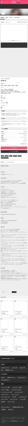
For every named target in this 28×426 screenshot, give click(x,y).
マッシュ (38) (22, 399)
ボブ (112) (14, 396)
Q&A (7, 17)
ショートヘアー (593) (5, 387)
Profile (2, 17)
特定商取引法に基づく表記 (18, 407)
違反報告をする (24, 143)
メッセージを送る (14, 151)
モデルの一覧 (22, 367)
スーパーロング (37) (18, 392)
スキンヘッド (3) (11, 401)
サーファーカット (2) (5, 396)
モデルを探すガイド (5, 379)
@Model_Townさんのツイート (7, 361)
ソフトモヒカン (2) (22, 396)
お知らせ (3, 377)
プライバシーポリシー (5, 407)
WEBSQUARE (14, 421)
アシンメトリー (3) (14, 394)
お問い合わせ (10, 409)
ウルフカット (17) (4, 394)
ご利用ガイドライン (11, 377)
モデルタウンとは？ (5, 367)
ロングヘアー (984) (5, 389)
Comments (16, 17)
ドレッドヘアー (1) (14, 399)
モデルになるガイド (22, 377)
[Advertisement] (14, 6)
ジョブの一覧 (14, 367)
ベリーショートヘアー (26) (6, 392)
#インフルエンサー (4, 157)
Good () (15, 148)
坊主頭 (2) (3, 401)
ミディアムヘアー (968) (17, 387)
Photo (10, 17)
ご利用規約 (3, 409)
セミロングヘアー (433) (16, 389)
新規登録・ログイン (9, 370)
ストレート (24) (4, 399)
